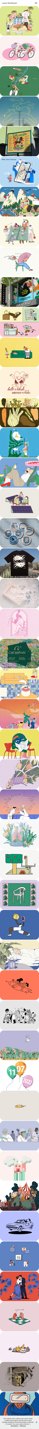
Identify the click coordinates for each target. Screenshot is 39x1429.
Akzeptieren (14, 1426)
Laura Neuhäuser (9, 3)
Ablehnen (23, 1426)
